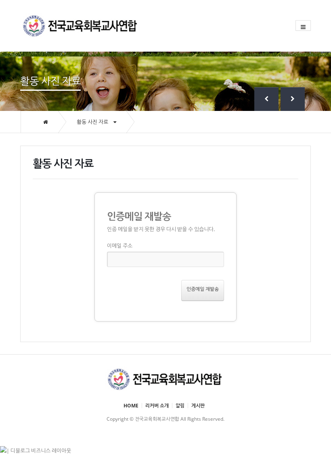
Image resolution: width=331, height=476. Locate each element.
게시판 (198, 405)
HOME (131, 405)
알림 (180, 405)
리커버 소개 (157, 405)
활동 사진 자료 (93, 121)
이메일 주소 (119, 245)
